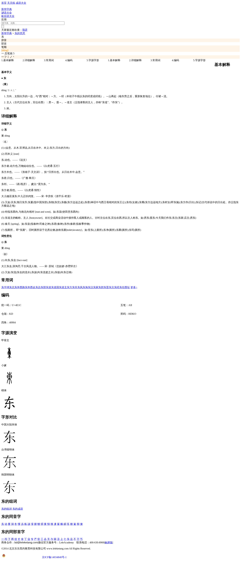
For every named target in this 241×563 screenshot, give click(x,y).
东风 (80, 287)
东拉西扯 (124, 287)
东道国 (55, 287)
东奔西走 (30, 287)
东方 (69, 287)
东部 (43, 287)
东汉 (90, 287)
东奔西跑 (19, 287)
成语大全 (21, 2)
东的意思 (20, 33)
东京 (111, 287)
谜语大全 (6, 12)
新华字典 (6, 33)
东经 (116, 287)
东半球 (5, 287)
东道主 (63, 287)
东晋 (106, 287)
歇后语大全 (7, 16)
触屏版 (109, 542)
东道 (48, 287)
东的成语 (17, 508)
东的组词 (6, 508)
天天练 (11, 2)
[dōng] (4, 50)
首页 (4, 2)
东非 (74, 287)
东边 (38, 287)
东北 (11, 287)
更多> (134, 287)
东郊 (101, 287)
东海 (85, 287)
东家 (95, 287)
